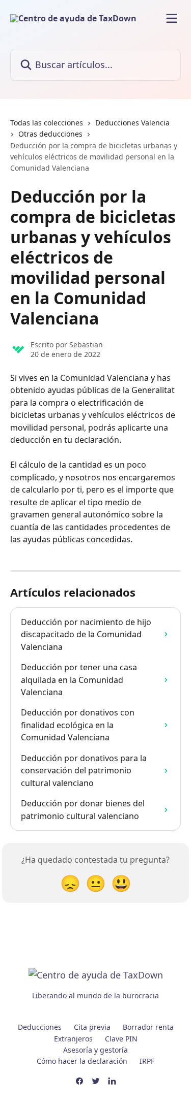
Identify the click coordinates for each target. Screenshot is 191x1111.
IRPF (147, 1061)
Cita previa (92, 1027)
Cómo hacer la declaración (82, 1061)
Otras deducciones (50, 134)
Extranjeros (73, 1038)
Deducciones (40, 1027)
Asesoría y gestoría (95, 1050)
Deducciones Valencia (132, 122)
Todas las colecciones (46, 122)
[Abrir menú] (171, 18)
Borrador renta (148, 1027)
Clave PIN (121, 1038)
